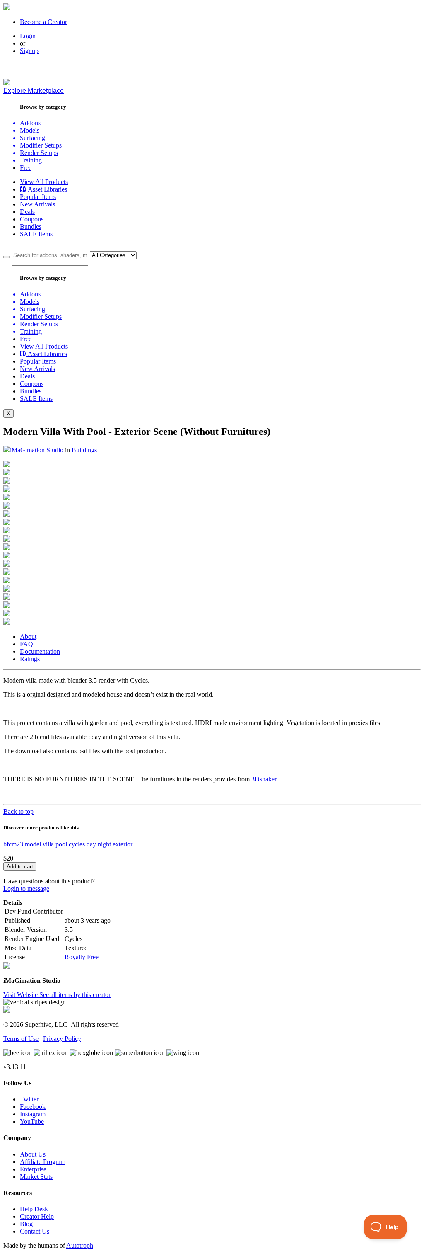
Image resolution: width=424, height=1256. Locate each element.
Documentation (40, 651)
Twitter (29, 1099)
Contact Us (34, 1231)
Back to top (18, 811)
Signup (29, 50)
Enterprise (33, 1169)
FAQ (26, 643)
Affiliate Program (42, 1161)
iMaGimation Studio (36, 449)
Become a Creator (43, 21)
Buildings (84, 449)
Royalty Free (82, 956)
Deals (27, 211)
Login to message (26, 888)
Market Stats (36, 1176)
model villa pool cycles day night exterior (78, 844)
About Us (33, 1154)
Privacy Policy (62, 1038)
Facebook (33, 1106)
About (28, 636)
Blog (26, 1223)
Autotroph (79, 1245)
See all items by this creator (75, 994)
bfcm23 (13, 844)
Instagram (33, 1114)
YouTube (32, 1121)
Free (25, 167)
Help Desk (34, 1208)
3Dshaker (264, 779)
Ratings (30, 658)
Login (28, 35)
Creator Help (37, 1216)
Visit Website (21, 994)
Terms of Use (21, 1038)
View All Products (44, 181)
